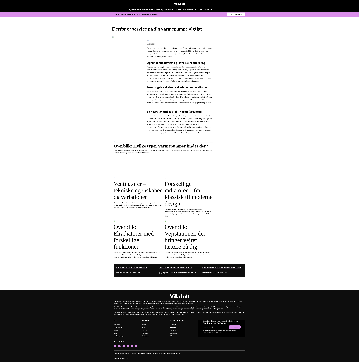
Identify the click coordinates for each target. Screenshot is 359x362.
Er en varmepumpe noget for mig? (128, 272)
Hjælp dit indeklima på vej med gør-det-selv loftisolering (221, 267)
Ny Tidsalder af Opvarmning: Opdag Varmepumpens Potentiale (177, 273)
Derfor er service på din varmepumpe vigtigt (131, 267)
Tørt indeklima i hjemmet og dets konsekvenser (175, 267)
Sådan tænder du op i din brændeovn (215, 272)
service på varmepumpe (166, 67)
